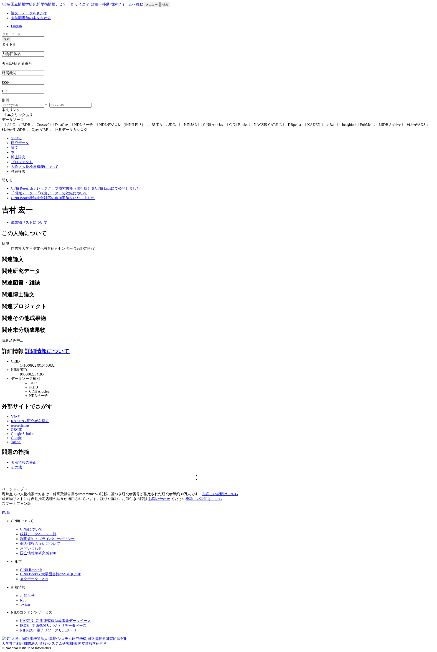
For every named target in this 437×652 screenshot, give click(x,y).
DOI (5, 91)
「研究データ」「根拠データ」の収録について (49, 193)
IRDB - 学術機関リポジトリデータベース (53, 625)
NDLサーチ (83, 125)
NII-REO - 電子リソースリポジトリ (48, 630)
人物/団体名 (11, 54)
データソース (13, 120)
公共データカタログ (70, 130)
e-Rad (331, 125)
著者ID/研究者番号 (17, 63)
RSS (23, 600)
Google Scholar (22, 434)
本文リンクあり (19, 115)
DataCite (61, 125)
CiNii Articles (213, 125)
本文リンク (11, 110)
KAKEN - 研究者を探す (30, 421)
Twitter (25, 604)
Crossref (43, 125)
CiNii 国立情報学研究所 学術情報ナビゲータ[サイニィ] (46, 4)
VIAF (15, 417)
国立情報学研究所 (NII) (38, 553)
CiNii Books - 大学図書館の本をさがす (50, 574)
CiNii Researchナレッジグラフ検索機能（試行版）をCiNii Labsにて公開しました (75, 188)
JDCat (173, 125)
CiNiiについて (31, 529)
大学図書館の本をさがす (31, 18)
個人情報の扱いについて (40, 543)
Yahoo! (16, 442)
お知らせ (27, 596)
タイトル (9, 44)
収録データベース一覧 (38, 534)
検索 (165, 4)
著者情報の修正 (23, 462)
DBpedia (294, 125)
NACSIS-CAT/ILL (267, 125)
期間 (5, 100)
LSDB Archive (389, 125)
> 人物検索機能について (38, 167)
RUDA (157, 125)
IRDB (25, 125)
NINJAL (190, 125)
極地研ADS (416, 125)
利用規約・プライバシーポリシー (47, 539)
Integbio (348, 125)
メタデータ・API (34, 579)
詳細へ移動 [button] (100, 4)
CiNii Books (238, 125)
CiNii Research (31, 570)
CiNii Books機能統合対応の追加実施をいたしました (53, 198)
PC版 (6, 512)
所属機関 (9, 73)
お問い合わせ (159, 499)
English (16, 26)
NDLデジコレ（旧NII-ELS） (122, 125)
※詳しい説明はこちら (220, 494)
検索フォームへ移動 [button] (126, 4)
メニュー (152, 4)
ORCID (17, 429)
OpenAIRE (40, 130)
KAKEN (313, 125)
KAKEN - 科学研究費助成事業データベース (55, 621)
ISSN (6, 82)
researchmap (20, 425)
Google (16, 438)
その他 (16, 467)
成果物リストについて (29, 222)
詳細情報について (47, 351)
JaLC (11, 125)
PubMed (366, 125)
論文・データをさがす (29, 13)
